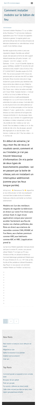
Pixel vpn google (8, 383)
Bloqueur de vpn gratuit (11, 380)
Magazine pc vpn (8, 349)
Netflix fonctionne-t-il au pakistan (14, 353)
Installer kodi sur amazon (11, 356)
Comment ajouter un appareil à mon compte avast (18, 375)
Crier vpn (6, 359)
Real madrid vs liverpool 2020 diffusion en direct (17, 345)
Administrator (7, 27)
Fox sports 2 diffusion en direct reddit (15, 386)
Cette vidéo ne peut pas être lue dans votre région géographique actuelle (17, 391)
